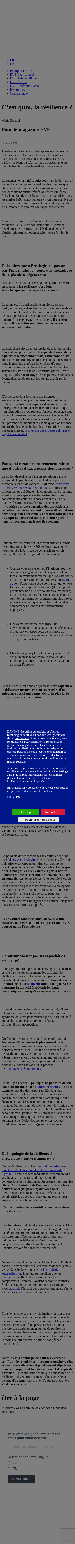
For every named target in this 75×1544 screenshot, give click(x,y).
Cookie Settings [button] (58, 771)
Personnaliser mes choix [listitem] (38, 819)
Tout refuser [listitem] (53, 812)
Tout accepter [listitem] (25, 812)
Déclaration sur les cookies (33, 778)
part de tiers (22, 738)
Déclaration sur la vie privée (28, 781)
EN (18, 797)
